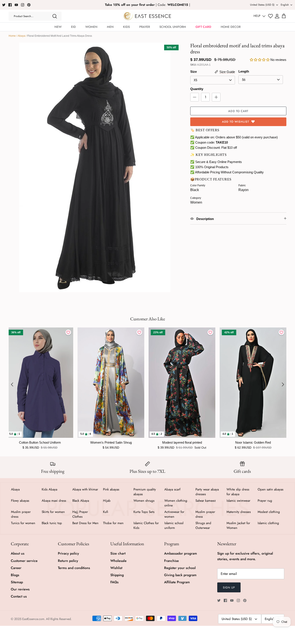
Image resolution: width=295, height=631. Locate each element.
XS (195, 80)
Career (16, 567)
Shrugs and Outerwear (203, 525)
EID (73, 27)
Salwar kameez (205, 500)
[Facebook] (10, 4)
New (58, 27)
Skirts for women (53, 511)
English (285, 5)
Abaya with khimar (85, 489)
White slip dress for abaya (238, 492)
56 (244, 79)
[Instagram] (22, 4)
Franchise (171, 560)
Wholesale (118, 560)
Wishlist (116, 567)
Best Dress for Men (85, 523)
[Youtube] (16, 4)
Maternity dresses (239, 511)
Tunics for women (23, 523)
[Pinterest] (28, 4)
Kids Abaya (49, 489)
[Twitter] (3, 4)
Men (110, 27)
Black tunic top (52, 523)
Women (91, 27)
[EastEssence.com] (147, 16)
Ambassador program (180, 553)
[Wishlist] (270, 16)
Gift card (203, 27)
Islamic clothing (268, 523)
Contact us (19, 596)
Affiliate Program (177, 582)
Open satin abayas (270, 489)
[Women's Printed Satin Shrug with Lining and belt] (111, 382)
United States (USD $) (262, 5)
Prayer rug (265, 500)
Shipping (117, 574)
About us (17, 553)
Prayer (144, 27)
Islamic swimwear (238, 500)
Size (193, 71)
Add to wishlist (235, 122)
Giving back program (180, 574)
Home (12, 35)
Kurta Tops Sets (143, 511)
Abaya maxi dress (54, 500)
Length (243, 71)
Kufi (105, 511)
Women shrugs (143, 500)
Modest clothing (269, 511)
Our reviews (20, 589)
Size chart (117, 553)
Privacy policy (68, 553)
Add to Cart (238, 111)
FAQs (114, 582)
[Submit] (54, 16)
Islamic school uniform (173, 525)
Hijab (107, 500)
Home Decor (231, 27)
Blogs (15, 574)
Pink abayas (111, 489)
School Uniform (172, 27)
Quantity (196, 89)
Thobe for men (113, 523)
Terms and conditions (74, 567)
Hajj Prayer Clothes (80, 514)
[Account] (277, 16)
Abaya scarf (172, 489)
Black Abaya (80, 500)
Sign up (229, 587)
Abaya (21, 35)
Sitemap (17, 582)
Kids (126, 27)
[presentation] (12, 384)
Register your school (180, 567)
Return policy (68, 560)
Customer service (24, 560)
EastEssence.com (33, 619)
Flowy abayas (20, 500)
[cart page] (283, 16)
